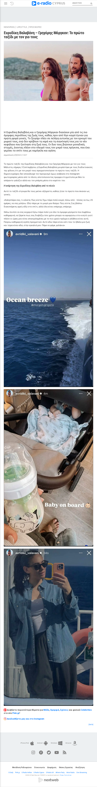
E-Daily (11, 772)
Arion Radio (70, 772)
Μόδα (46, 710)
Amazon (68, 743)
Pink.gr (15, 713)
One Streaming (81, 772)
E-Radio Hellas (27, 772)
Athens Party (60, 772)
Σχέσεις (64, 710)
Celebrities (86, 710)
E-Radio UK (50, 772)
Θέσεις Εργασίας (66, 767)
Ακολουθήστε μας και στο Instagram (25, 718)
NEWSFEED (9, 27)
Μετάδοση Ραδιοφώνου (22, 767)
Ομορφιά (54, 710)
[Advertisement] (48, 113)
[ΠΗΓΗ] (91, 725)
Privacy (62, 775)
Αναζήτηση (80, 767)
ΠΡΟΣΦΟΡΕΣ (35, 27)
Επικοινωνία (39, 767)
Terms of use (67, 775)
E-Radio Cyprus (39, 772)
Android (40, 743)
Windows (54, 743)
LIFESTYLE (22, 27)
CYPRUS (58, 3)
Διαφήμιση (51, 767)
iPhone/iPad (24, 743)
